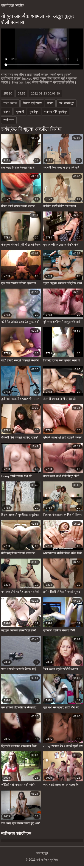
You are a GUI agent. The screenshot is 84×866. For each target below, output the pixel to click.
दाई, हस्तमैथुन (66, 103)
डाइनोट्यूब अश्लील (12, 5)
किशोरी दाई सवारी (32, 103)
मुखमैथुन (34, 111)
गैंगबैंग (50, 103)
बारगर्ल (6, 111)
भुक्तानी (20, 111)
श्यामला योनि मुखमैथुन (55, 111)
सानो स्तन (8, 120)
